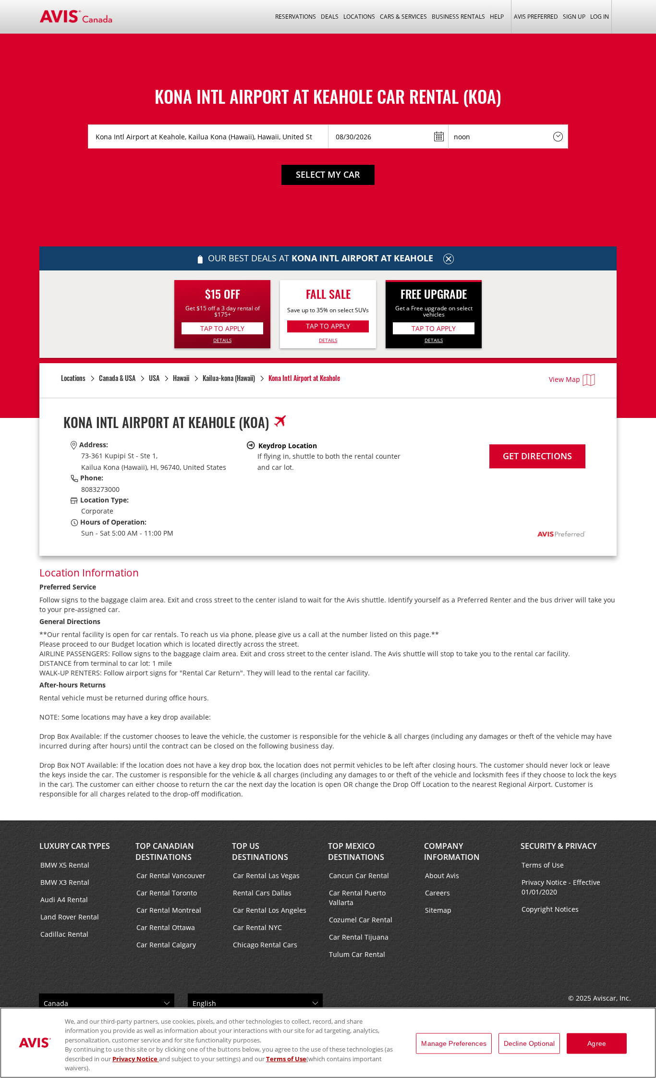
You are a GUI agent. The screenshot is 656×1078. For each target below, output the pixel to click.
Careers (437, 892)
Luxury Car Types (74, 846)
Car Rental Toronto (166, 892)
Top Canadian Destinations (164, 851)
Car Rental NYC (257, 927)
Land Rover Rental (69, 916)
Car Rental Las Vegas (266, 875)
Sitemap (438, 910)
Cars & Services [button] (403, 16)
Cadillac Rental (64, 934)
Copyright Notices (550, 909)
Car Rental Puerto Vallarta (357, 897)
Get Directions (537, 456)
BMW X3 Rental (64, 882)
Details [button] (222, 340)
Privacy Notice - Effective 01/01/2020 (561, 887)
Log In (599, 16)
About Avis (442, 875)
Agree (596, 1043)
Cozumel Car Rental (360, 919)
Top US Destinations (260, 851)
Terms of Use (543, 865)
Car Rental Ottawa (165, 927)
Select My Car (328, 174)
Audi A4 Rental (64, 899)
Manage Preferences (453, 1043)
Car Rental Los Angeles (269, 910)
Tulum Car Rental (357, 954)
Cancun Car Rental (359, 875)
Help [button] (497, 16)
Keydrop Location (287, 445)
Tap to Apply (222, 328)
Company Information (452, 851)
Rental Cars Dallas (262, 892)
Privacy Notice (135, 1058)
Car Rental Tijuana (359, 937)
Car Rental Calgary (166, 944)
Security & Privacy (558, 846)
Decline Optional (529, 1043)
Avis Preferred (536, 16)
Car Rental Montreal (168, 910)
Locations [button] (359, 16)
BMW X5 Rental (64, 865)
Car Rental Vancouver (171, 875)
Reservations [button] (295, 16)
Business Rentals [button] (458, 16)
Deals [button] (330, 16)
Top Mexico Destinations (356, 851)
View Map (564, 379)
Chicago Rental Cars (265, 944)
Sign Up (574, 16)
